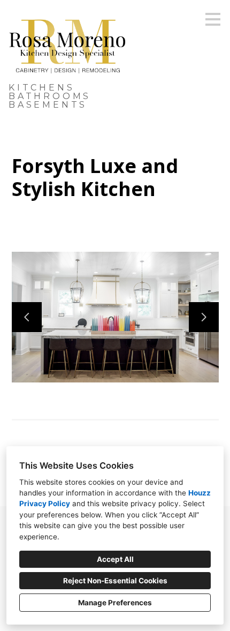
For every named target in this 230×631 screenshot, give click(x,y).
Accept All (115, 559)
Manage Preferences (115, 602)
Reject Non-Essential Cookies (115, 580)
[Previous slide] (27, 317)
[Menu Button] (213, 19)
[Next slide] (204, 317)
